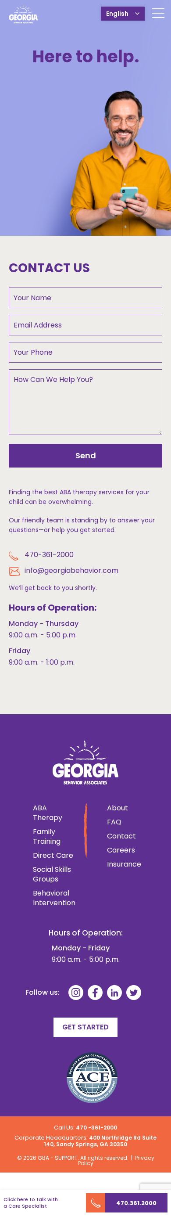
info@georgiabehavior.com (71, 570)
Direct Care (53, 855)
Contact (118, 836)
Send (85, 455)
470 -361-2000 (96, 1127)
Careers (118, 850)
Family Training (47, 836)
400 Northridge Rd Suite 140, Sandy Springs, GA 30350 (100, 1141)
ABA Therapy (47, 813)
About (117, 808)
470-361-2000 (49, 555)
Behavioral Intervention (54, 898)
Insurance (118, 864)
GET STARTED (85, 1027)
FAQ (114, 822)
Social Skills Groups (52, 874)
